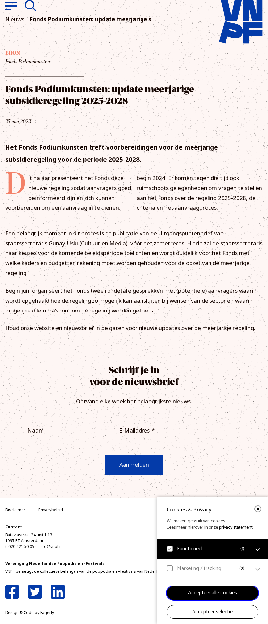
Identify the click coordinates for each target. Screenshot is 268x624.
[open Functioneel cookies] (257, 549)
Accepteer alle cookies (212, 592)
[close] (257, 508)
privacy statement (236, 527)
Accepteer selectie (212, 611)
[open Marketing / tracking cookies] (257, 569)
